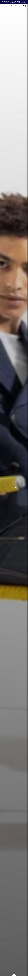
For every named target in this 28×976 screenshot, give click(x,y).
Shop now (14, 491)
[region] (14, 490)
